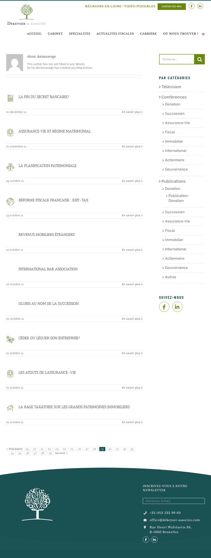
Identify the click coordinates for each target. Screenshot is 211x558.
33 (132, 449)
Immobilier (174, 141)
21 (42, 449)
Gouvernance (176, 169)
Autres (170, 277)
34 (12, 453)
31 (117, 449)
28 (94, 449)
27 (87, 449)
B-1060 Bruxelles (164, 532)
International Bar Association (48, 269)
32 (124, 449)
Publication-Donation (179, 198)
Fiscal (170, 132)
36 (27, 453)
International (175, 151)
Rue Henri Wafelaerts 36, (171, 527)
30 (109, 449)
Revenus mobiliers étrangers (47, 234)
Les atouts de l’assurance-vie (47, 372)
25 (72, 449)
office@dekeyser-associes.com (175, 520)
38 (42, 453)
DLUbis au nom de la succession (49, 303)
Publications (174, 181)
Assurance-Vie (177, 123)
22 (49, 449)
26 (79, 449)
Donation (172, 104)
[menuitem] (34, 34)
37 (35, 453)
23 (56, 449)
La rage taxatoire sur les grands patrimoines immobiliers (74, 407)
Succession (175, 114)
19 (27, 449)
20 (34, 449)
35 (20, 453)
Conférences (174, 97)
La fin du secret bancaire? (44, 97)
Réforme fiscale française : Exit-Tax (53, 200)
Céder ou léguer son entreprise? (49, 338)
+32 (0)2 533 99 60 (165, 513)
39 (50, 453)
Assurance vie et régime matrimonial (55, 131)
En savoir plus (131, 112)
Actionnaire (174, 160)
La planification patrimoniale (47, 165)
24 (64, 449)
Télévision (171, 86)
